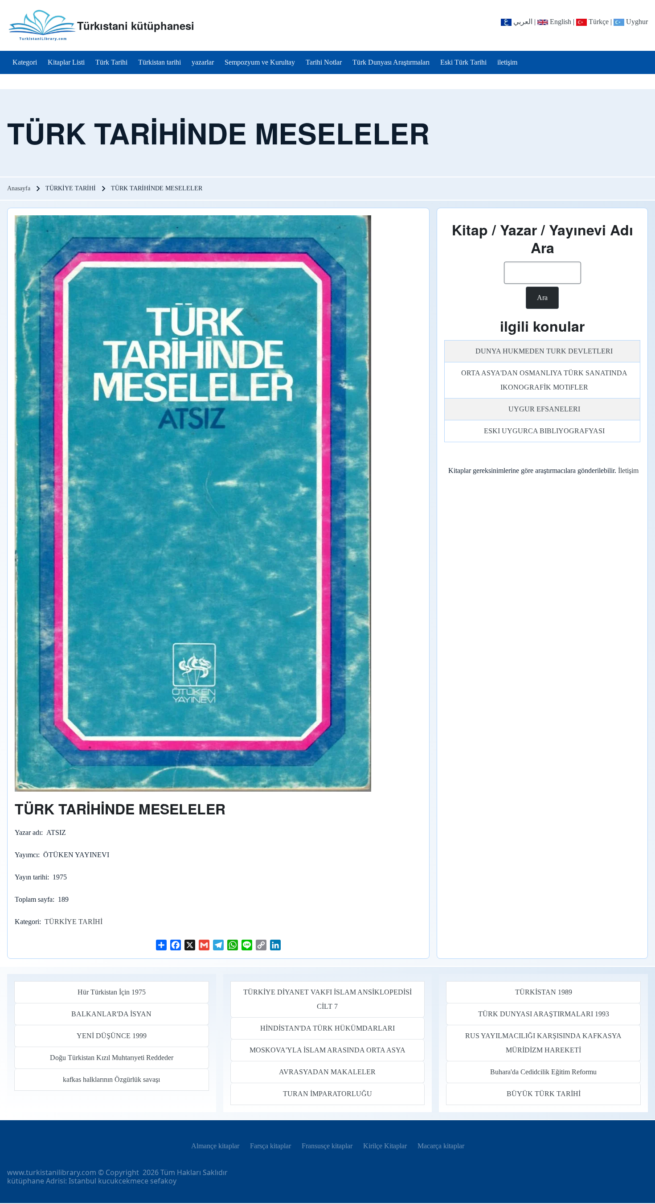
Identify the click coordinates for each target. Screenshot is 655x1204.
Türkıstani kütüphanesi (135, 25)
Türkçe (598, 21)
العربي (522, 21)
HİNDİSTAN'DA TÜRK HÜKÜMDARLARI (327, 1028)
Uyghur (636, 21)
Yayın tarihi (31, 877)
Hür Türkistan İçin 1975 (112, 992)
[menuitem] (24, 62)
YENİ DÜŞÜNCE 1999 (112, 1036)
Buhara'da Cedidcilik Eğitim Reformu (543, 1072)
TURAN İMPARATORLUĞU (327, 1093)
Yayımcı (26, 855)
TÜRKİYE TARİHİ (73, 921)
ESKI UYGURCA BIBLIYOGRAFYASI (544, 431)
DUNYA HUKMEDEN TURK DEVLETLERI (544, 351)
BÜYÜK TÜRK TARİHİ (544, 1093)
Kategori (27, 921)
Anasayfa (18, 188)
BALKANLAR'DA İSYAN (111, 1014)
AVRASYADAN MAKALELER (327, 1072)
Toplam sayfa (34, 899)
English (559, 21)
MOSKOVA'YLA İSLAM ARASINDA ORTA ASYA (327, 1050)
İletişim (628, 470)
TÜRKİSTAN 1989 (543, 992)
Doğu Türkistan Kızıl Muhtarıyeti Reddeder (111, 1057)
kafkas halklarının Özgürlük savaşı (111, 1079)
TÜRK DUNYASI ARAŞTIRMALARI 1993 (543, 1014)
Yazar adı (28, 832)
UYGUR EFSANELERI (544, 409)
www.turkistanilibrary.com (51, 1172)
